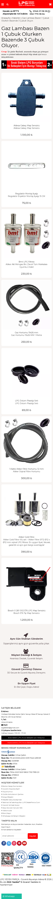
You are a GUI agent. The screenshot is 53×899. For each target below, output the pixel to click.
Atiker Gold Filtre (26, 537)
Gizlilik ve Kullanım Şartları (13, 794)
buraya (44, 54)
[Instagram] (14, 843)
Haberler (16, 18)
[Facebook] (3, 843)
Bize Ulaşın (6, 813)
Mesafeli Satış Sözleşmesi (12, 800)
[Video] (24, 843)
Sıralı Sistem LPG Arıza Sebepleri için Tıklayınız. (26, 738)
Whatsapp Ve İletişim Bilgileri (13, 816)
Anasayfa (5, 18)
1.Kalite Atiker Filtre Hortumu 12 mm (26, 469)
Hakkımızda (7, 810)
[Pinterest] (19, 843)
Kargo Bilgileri (7, 797)
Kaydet (32, 836)
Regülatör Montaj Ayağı (26, 193)
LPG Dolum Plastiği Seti (26, 400)
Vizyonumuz (7, 792)
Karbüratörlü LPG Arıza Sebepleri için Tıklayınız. (26, 743)
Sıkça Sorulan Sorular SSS (12, 808)
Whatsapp (9, 896)
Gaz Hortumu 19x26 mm (26, 332)
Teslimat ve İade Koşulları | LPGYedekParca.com (21, 802)
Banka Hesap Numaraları (12, 786)
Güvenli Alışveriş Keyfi (11, 789)
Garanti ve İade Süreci (10, 805)
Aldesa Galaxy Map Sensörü (27, 125)
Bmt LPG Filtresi (26, 262)
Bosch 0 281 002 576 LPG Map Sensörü (26, 610)
